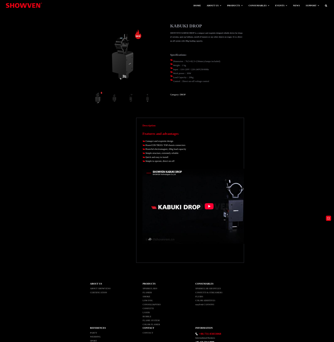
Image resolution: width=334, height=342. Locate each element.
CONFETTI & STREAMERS (208, 292)
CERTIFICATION (98, 292)
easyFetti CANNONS (204, 304)
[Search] (326, 5)
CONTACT (148, 333)
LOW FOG (148, 300)
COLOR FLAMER (151, 324)
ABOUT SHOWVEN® (100, 288)
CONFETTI (148, 308)
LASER (146, 312)
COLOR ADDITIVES (205, 300)
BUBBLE (147, 316)
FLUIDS (199, 296)
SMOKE (146, 296)
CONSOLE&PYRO (152, 304)
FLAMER (147, 292)
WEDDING (95, 337)
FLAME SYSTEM (151, 320)
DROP (183, 94)
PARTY (93, 333)
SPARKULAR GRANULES (208, 288)
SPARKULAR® (150, 288)
